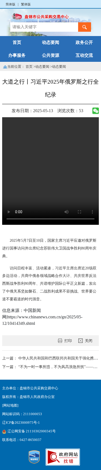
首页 (17, 42)
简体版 (10, 4)
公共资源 (50, 55)
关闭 (88, 341)
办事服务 (17, 55)
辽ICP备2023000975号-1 (21, 423)
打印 (68, 341)
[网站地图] (10, 405)
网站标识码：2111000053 (22, 414)
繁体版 (26, 4)
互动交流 (84, 55)
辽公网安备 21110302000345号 (32, 431)
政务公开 (84, 42)
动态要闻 (50, 42)
